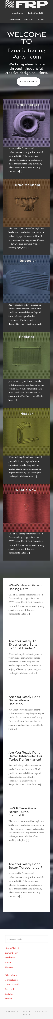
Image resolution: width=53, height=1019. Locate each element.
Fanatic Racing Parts (26, 4)
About (8, 962)
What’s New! (11, 975)
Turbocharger (11, 979)
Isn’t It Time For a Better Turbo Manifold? (22, 811)
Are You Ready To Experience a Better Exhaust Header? (24, 644)
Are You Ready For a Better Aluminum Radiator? (24, 700)
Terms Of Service (13, 948)
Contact (9, 966)
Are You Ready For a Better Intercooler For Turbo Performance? (25, 756)
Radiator (9, 993)
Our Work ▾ (28, 81)
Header (8, 998)
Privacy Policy (11, 952)
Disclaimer (10, 957)
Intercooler (10, 989)
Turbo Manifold (12, 984)
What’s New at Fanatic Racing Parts (26, 587)
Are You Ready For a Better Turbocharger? (25, 865)
